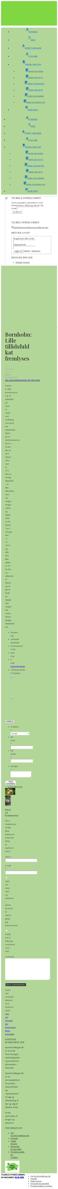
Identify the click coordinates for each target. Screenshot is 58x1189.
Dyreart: (14, 632)
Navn (8, 856)
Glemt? (27, 250)
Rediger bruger (23, 262)
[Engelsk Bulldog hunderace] (10, 794)
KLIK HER (19, 1177)
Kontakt (14, 1138)
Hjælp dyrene (14, 1142)
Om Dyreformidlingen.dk (20, 1134)
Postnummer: (17, 646)
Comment (9, 956)
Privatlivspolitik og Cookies (41, 1186)
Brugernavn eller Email (23, 238)
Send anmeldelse (10, 783)
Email (13, 208)
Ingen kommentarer (11, 376)
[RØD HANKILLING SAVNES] (8, 804)
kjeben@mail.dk (18, 666)
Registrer (36, 250)
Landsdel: (15, 639)
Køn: (13, 652)
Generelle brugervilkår (16, 1148)
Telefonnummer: (18, 669)
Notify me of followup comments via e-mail (10, 943)
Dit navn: (13, 740)
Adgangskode (19, 244)
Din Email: (13, 754)
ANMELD (9, 721)
